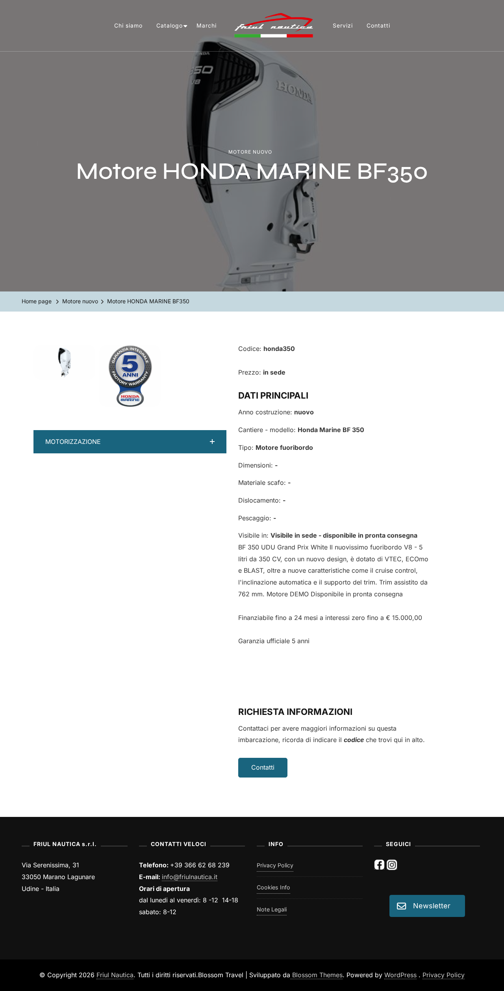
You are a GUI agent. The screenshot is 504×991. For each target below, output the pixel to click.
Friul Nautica (114, 975)
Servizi (343, 25)
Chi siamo (128, 25)
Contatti (378, 25)
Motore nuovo (250, 152)
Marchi (206, 25)
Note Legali (272, 909)
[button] (129, 442)
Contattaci (253, 728)
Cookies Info (273, 887)
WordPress (400, 975)
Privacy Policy (275, 865)
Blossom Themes (316, 975)
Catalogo (169, 25)
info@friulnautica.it (189, 877)
